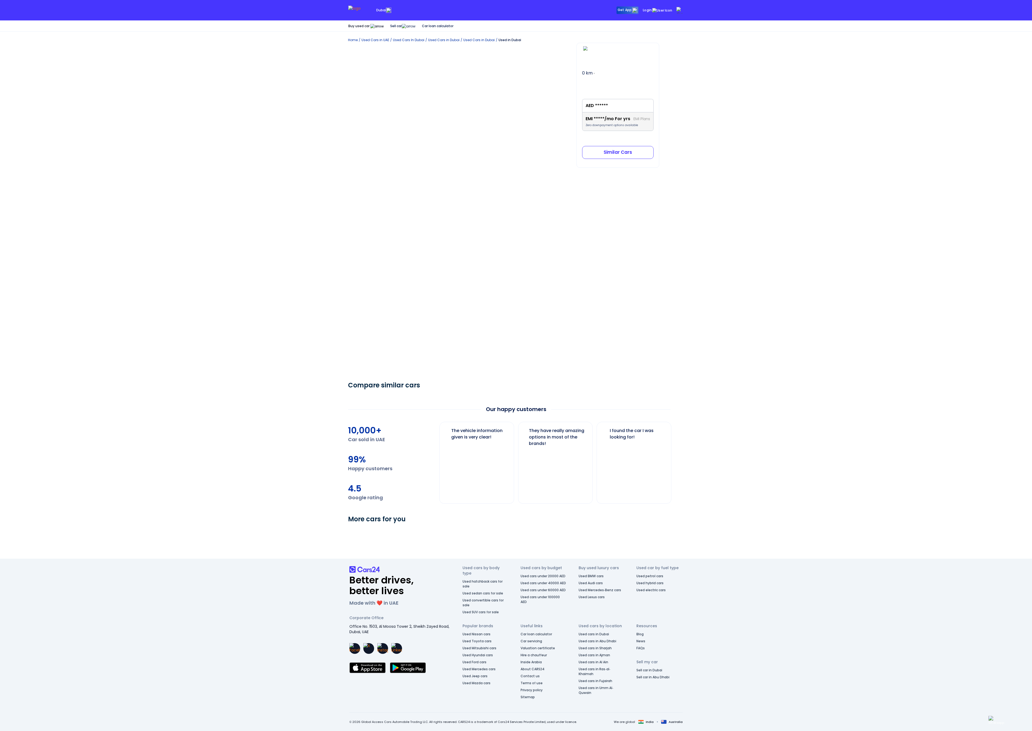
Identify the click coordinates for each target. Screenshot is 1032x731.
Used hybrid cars (650, 583)
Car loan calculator (437, 26)
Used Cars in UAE (375, 40)
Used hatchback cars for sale (483, 584)
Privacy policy (532, 690)
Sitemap (528, 697)
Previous (435, 460)
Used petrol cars (649, 576)
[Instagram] (382, 648)
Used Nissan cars (476, 634)
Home (353, 40)
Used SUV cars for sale (481, 612)
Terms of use (532, 683)
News (640, 641)
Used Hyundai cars (478, 655)
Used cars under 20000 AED (543, 576)
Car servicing (531, 641)
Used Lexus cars (592, 597)
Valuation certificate (538, 648)
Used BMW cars (591, 576)
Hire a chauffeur (534, 655)
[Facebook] (354, 648)
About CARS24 (532, 669)
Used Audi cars (591, 583)
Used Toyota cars (477, 641)
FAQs (640, 648)
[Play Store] (408, 667)
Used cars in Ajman (594, 655)
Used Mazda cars (476, 683)
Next (675, 460)
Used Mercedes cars (479, 669)
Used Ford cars (474, 662)
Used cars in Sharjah (595, 648)
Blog (640, 634)
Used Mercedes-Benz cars (600, 590)
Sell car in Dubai (649, 670)
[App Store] (367, 667)
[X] (368, 648)
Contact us (530, 676)
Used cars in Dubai (594, 634)
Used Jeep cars (475, 676)
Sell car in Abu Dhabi (652, 677)
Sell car (396, 26)
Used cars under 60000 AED (543, 590)
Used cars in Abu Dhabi (597, 641)
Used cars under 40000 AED (543, 583)
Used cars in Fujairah (595, 681)
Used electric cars (651, 590)
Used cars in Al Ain (593, 662)
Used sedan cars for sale (483, 593)
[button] (996, 720)
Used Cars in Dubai (444, 40)
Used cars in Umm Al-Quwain (596, 690)
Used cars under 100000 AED (540, 599)
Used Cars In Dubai (408, 40)
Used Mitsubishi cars (479, 648)
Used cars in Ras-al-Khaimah (594, 671)
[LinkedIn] (396, 648)
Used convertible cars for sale (483, 602)
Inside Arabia (531, 662)
